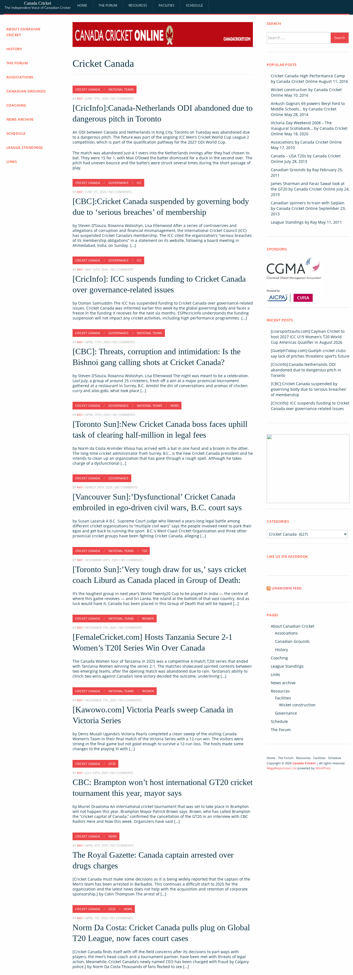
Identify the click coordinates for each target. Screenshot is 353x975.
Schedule (194, 5)
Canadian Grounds (26, 91)
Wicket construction (297, 704)
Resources (138, 5)
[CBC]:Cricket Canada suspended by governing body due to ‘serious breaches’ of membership (308, 389)
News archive (20, 119)
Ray (79, 98)
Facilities (167, 5)
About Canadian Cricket (23, 32)
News (174, 405)
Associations (19, 77)
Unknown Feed (287, 588)
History (14, 48)
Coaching (16, 105)
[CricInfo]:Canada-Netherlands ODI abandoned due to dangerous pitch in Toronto (306, 370)
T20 (144, 551)
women (148, 618)
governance (118, 183)
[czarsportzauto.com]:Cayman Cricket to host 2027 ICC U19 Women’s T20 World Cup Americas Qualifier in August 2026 (307, 337)
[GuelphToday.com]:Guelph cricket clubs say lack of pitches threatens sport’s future (310, 353)
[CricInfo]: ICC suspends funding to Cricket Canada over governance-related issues (310, 405)
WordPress (323, 768)
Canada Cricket (37, 3)
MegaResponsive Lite (282, 768)
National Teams (121, 89)
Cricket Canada (87, 89)
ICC (139, 183)
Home (82, 5)
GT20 (112, 764)
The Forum (107, 5)
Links (11, 161)
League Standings (24, 147)
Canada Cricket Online (297, 81)
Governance (286, 713)
